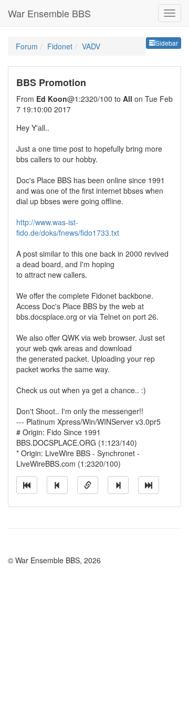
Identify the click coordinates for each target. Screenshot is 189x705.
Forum (27, 46)
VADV (91, 46)
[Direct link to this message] (87, 485)
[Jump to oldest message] (26, 485)
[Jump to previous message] (57, 485)
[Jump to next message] (118, 485)
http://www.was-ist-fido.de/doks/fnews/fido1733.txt (67, 227)
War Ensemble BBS (49, 13)
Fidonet (59, 46)
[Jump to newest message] (148, 485)
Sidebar (166, 42)
